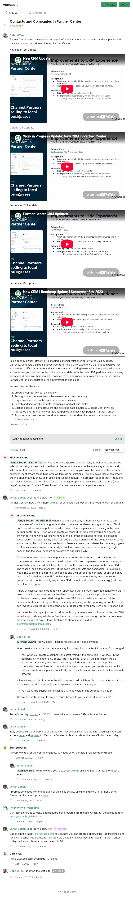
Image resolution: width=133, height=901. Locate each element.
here (21, 735)
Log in (124, 4)
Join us (54, 502)
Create (111, 4)
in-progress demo (44, 833)
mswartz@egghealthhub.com (33, 623)
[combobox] (114, 450)
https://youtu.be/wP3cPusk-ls (27, 816)
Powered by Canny (66, 891)
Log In (118, 438)
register (34, 735)
